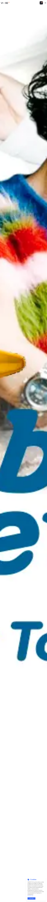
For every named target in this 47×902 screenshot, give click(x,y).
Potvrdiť (31, 898)
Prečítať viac (30, 895)
